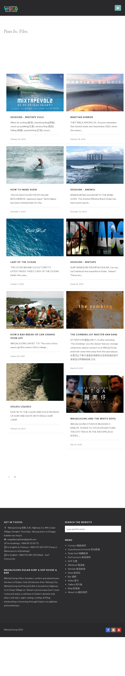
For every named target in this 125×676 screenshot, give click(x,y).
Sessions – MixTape (83, 262)
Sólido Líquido (20, 406)
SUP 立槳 (72, 561)
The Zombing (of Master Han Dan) (93, 334)
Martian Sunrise (81, 117)
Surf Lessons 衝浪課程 (79, 557)
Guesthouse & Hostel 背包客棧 (84, 549)
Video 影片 (73, 580)
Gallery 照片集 (75, 584)
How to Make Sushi (23, 189)
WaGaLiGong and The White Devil (93, 418)
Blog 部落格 (74, 588)
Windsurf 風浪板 (76, 565)
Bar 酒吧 (72, 576)
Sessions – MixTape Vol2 (27, 117)
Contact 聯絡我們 (77, 545)
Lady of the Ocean (23, 262)
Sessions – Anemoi (82, 189)
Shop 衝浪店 (74, 572)
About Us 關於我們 (77, 592)
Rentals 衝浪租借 (76, 568)
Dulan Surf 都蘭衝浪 (78, 553)
